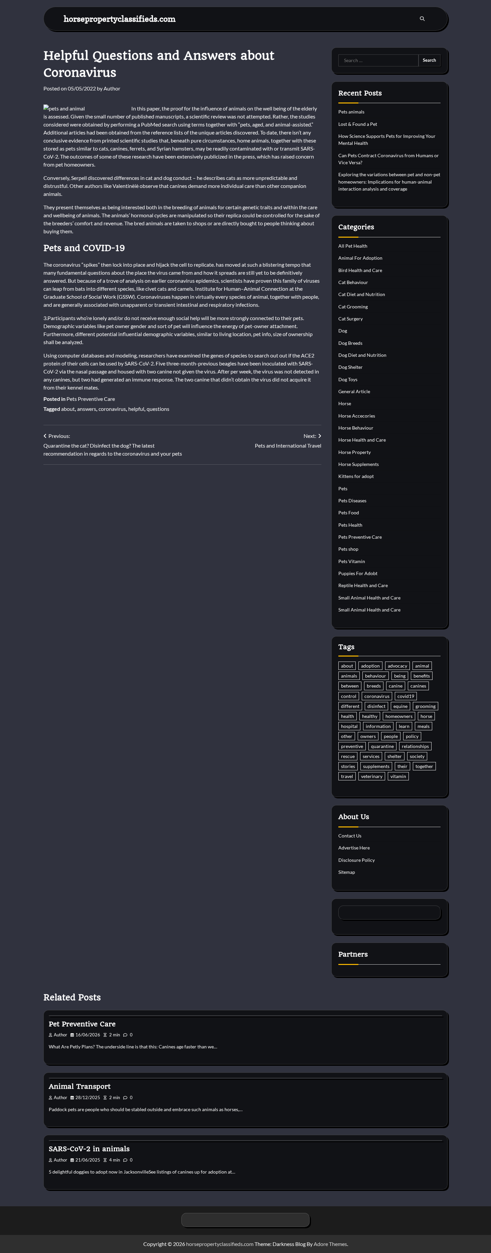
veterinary (371, 776)
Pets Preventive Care (90, 399)
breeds (374, 686)
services (371, 756)
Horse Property (354, 452)
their (402, 766)
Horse (344, 403)
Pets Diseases (352, 500)
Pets (342, 488)
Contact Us (349, 835)
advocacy (397, 666)
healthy (369, 716)
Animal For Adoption (360, 258)
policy (412, 736)
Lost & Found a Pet (357, 124)
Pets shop (348, 549)
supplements (376, 766)
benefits (422, 676)
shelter (394, 756)
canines (418, 686)
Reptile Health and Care (363, 585)
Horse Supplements (358, 464)
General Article (354, 391)
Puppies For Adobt (357, 573)
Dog (342, 330)
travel (347, 776)
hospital (349, 726)
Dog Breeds (350, 343)
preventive (352, 746)
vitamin (398, 776)
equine (400, 706)
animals (349, 676)
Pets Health (350, 525)
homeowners (399, 716)
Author (112, 88)
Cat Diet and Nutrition (361, 294)
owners (368, 736)
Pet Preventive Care (82, 1024)
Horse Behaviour (355, 428)
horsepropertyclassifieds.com (120, 18)
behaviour (375, 676)
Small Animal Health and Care (369, 597)
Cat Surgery (350, 318)
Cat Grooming (353, 306)
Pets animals (351, 111)
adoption (370, 666)
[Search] (422, 19)
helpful (136, 409)
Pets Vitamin (351, 561)
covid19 (405, 696)
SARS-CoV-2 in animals (89, 1149)
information (378, 726)
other (346, 736)
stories (348, 766)
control (348, 696)
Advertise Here (354, 847)
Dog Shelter (350, 367)
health (347, 716)
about (68, 409)
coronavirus (112, 409)
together (424, 766)
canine (395, 686)
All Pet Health (352, 246)
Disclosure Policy (356, 860)
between (350, 686)
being (399, 676)
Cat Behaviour (353, 282)
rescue (348, 756)
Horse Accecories (356, 416)
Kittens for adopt (356, 476)
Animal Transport (80, 1086)
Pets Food (348, 512)
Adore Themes (330, 1244)
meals (424, 726)
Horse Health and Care (362, 440)
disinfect (376, 706)
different (350, 706)
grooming (426, 706)
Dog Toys (347, 379)
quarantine (382, 746)
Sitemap (346, 872)
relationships (415, 746)
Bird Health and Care (360, 270)
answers (86, 409)
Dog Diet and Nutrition (362, 355)
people (391, 736)
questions (158, 409)
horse (426, 716)
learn (404, 726)
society (417, 756)
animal (422, 666)
